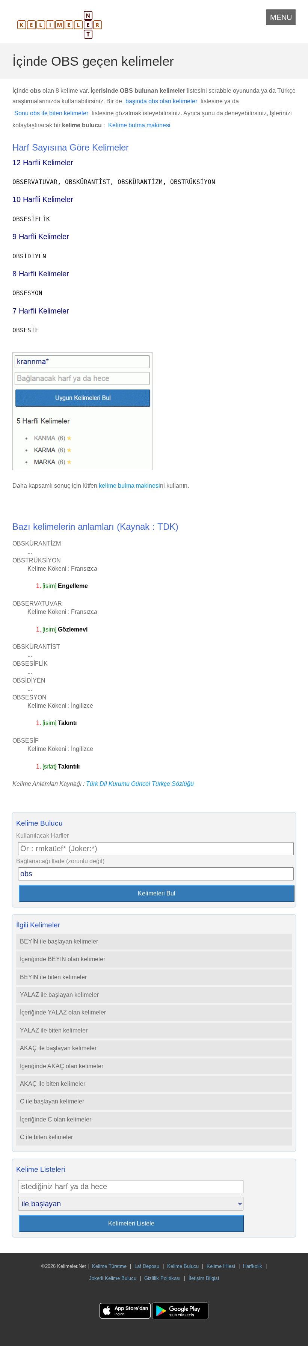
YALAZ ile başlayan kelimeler (59, 995)
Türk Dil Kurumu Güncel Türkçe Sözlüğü (140, 784)
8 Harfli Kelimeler (40, 274)
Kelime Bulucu (183, 1266)
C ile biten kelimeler (46, 1137)
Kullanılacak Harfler (42, 835)
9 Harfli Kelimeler (40, 236)
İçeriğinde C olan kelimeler (55, 1119)
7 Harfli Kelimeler (40, 311)
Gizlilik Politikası (162, 1278)
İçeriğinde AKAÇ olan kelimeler (61, 1066)
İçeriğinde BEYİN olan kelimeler (62, 959)
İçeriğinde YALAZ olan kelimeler (63, 1012)
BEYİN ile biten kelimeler (53, 977)
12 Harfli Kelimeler (42, 162)
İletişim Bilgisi (204, 1278)
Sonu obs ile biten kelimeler (51, 113)
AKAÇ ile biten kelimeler (52, 1084)
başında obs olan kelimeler (161, 101)
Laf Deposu (146, 1266)
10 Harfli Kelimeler (42, 199)
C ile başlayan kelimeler (52, 1101)
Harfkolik (252, 1266)
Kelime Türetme (109, 1266)
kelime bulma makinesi (129, 485)
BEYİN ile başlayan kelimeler (59, 941)
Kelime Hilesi (221, 1266)
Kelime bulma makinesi (139, 125)
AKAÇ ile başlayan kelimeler (58, 1048)
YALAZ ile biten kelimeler (54, 1030)
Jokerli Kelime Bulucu (112, 1278)
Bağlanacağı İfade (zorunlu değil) (60, 861)
